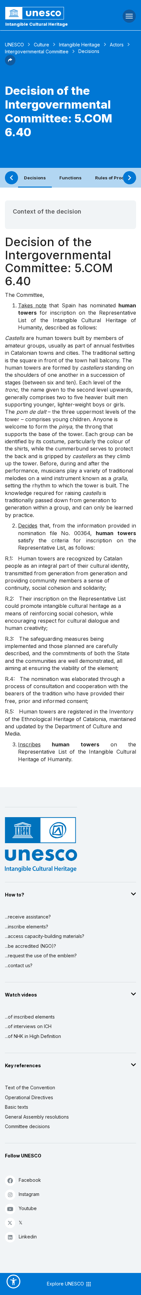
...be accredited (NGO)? (30, 946)
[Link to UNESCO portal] (47, 13)
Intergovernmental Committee (37, 51)
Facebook (30, 1180)
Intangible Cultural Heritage (36, 24)
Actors (117, 44)
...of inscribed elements (30, 1017)
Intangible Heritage (79, 44)
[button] (10, 63)
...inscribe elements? (26, 926)
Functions (70, 177)
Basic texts (16, 1107)
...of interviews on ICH (28, 1026)
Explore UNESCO (66, 1283)
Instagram (29, 1194)
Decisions (35, 177)
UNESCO (14, 44)
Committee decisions (27, 1126)
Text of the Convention (30, 1087)
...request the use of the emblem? (41, 955)
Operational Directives (29, 1097)
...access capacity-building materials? (44, 936)
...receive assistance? (28, 916)
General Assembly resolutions (37, 1117)
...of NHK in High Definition (33, 1036)
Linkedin (28, 1236)
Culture (41, 44)
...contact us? (18, 965)
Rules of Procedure (116, 177)
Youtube (28, 1208)
